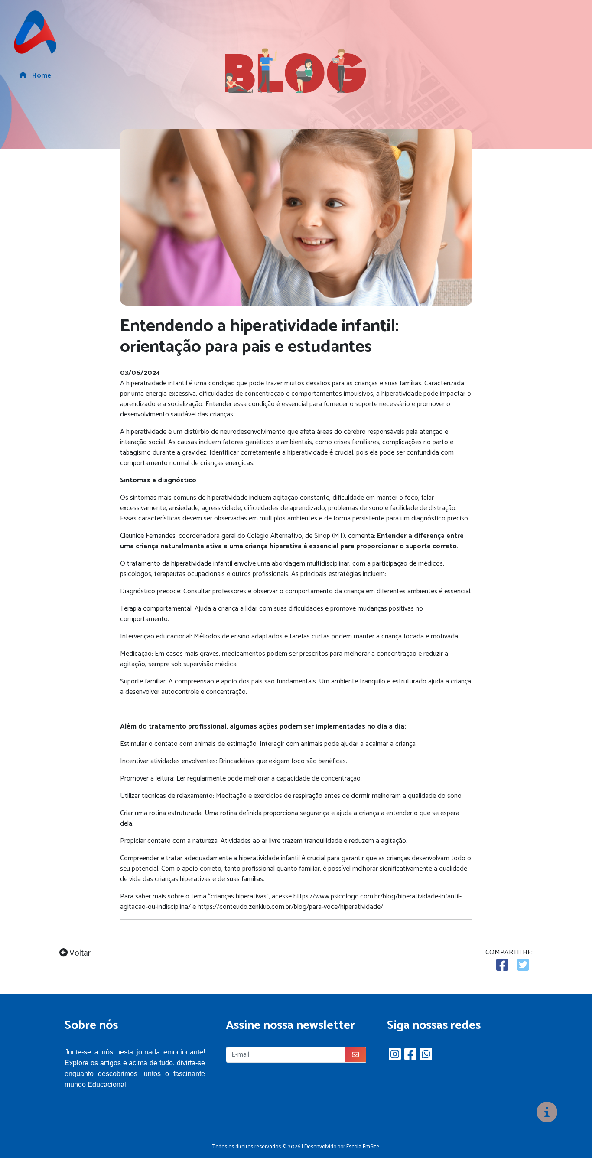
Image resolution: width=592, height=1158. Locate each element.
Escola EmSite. (363, 1146)
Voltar (79, 953)
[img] (547, 1112)
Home (40, 76)
